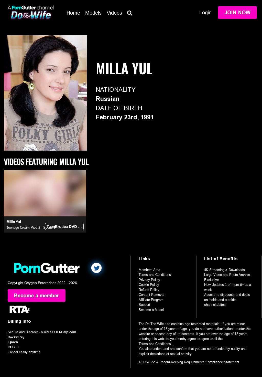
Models (93, 13)
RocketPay (16, 337)
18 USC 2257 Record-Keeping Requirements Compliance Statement (189, 362)
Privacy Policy (149, 280)
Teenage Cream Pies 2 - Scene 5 (31, 227)
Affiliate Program (151, 300)
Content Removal (151, 295)
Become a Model (151, 310)
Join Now (237, 12)
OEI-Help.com (65, 332)
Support (144, 305)
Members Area (149, 270)
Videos (114, 13)
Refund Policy (149, 290)
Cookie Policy (149, 285)
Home (73, 13)
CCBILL (14, 347)
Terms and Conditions (155, 275)
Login (205, 12)
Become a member (36, 295)
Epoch (13, 342)
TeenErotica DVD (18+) (65, 226)
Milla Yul (13, 221)
